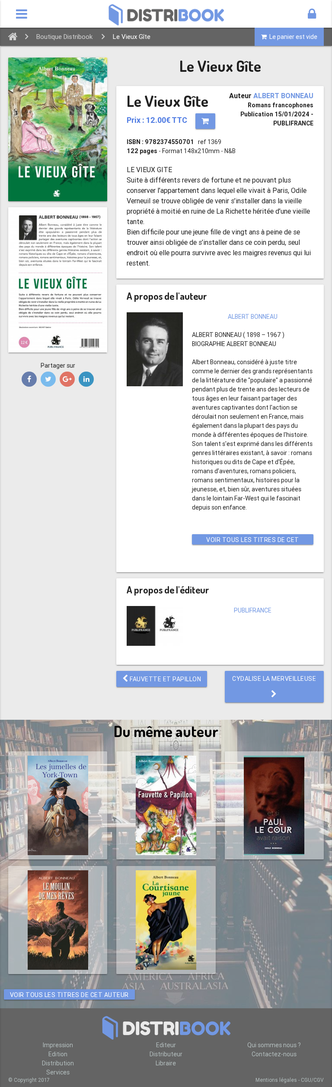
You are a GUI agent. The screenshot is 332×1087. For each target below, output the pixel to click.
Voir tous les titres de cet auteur (252, 540)
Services (58, 1072)
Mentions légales (276, 1080)
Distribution (58, 1063)
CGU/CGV (312, 1080)
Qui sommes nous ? (274, 1045)
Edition (57, 1054)
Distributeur (166, 1054)
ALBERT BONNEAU (283, 95)
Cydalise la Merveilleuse (274, 679)
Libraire (166, 1063)
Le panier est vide (292, 37)
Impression (58, 1045)
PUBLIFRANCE (252, 610)
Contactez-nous (274, 1054)
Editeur (166, 1045)
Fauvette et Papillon (164, 679)
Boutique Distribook (64, 36)
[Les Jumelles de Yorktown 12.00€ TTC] (57, 805)
